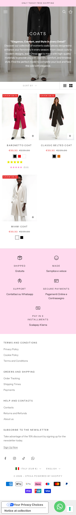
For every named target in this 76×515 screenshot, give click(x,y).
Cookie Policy (11, 355)
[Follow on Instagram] (14, 458)
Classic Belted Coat (56, 145)
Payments (9, 390)
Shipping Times (12, 384)
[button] (15, 162)
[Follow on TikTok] (23, 458)
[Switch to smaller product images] (70, 85)
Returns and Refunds (15, 413)
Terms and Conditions (16, 360)
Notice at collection (17, 510)
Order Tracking (12, 378)
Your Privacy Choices (28, 504)
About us (9, 419)
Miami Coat (19, 226)
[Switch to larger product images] (64, 85)
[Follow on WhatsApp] (33, 458)
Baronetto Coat (19, 145)
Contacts (9, 407)
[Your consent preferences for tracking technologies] (69, 509)
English (51, 468)
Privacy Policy (11, 349)
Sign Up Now (11, 447)
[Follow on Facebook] (5, 458)
